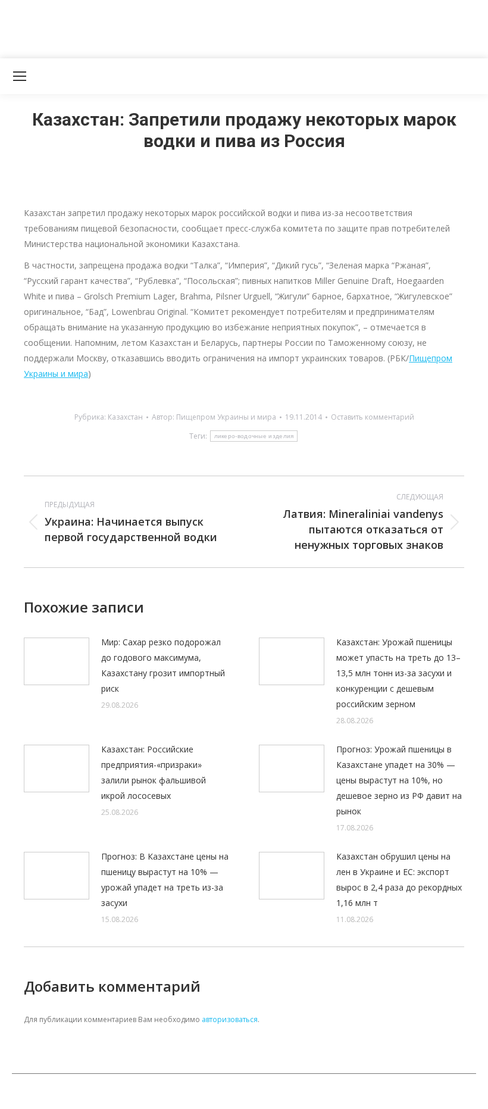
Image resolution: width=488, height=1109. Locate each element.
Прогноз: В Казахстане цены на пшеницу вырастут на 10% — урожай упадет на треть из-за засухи (165, 879)
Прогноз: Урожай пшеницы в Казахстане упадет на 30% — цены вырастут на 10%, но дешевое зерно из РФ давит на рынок (399, 780)
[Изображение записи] (56, 661)
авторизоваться (230, 1019)
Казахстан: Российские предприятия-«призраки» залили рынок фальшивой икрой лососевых (153, 772)
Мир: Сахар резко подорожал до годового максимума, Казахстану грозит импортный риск (163, 665)
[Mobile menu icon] (19, 76)
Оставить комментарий (372, 417)
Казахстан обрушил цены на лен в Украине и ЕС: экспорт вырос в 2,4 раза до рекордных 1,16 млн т (399, 879)
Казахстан (125, 417)
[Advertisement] (216, 27)
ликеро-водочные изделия (254, 436)
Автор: (214, 417)
